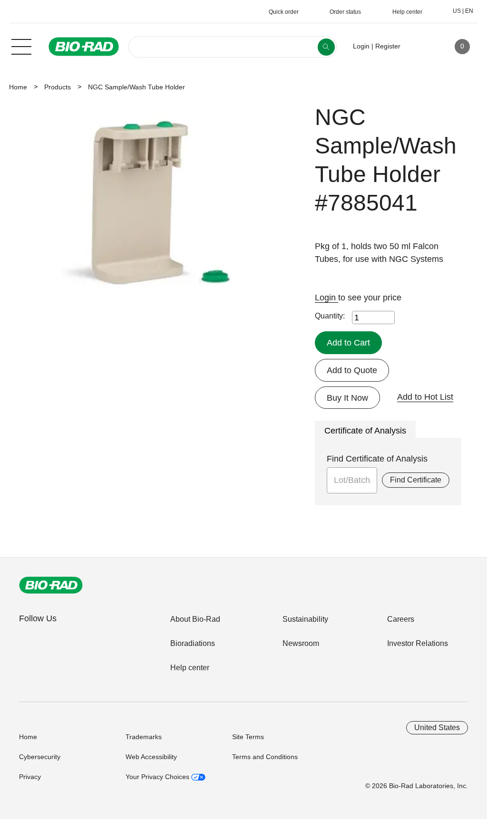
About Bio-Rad (195, 619)
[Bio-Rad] (51, 585)
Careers (400, 619)
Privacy (30, 776)
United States (437, 727)
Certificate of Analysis (365, 430)
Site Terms (248, 737)
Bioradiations (192, 643)
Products (57, 87)
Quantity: (330, 316)
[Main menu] (21, 45)
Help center (189, 668)
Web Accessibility (151, 757)
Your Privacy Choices (158, 776)
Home (18, 87)
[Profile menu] (421, 46)
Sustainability (305, 619)
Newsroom (300, 643)
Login (326, 297)
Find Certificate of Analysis (377, 458)
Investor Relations (417, 643)
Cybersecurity (39, 757)
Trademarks (144, 737)
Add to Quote (352, 370)
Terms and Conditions (265, 757)
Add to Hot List (425, 397)
